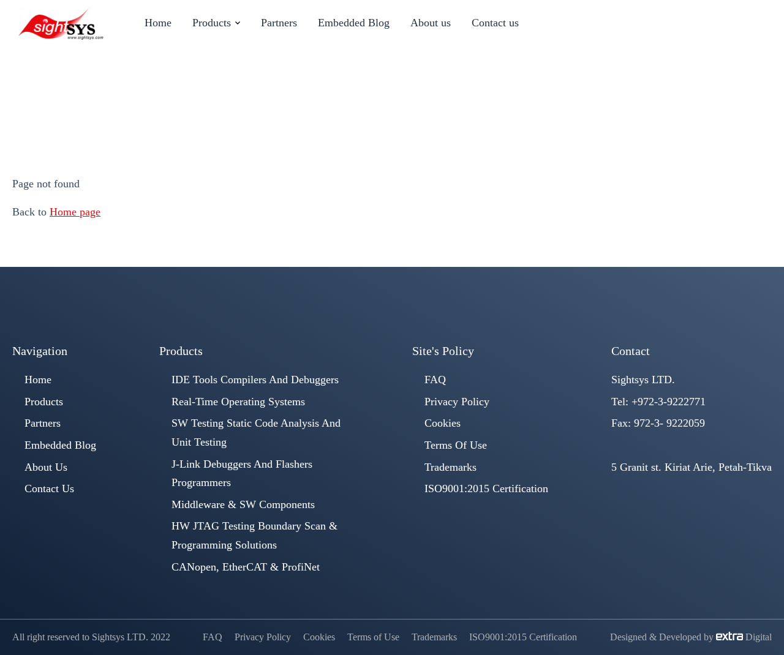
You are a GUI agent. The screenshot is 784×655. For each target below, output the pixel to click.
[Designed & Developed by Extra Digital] (730, 637)
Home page (75, 212)
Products (43, 401)
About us (45, 467)
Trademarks (450, 467)
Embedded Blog (60, 445)
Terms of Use (455, 445)
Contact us (49, 488)
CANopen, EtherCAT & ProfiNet (246, 567)
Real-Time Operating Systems (238, 401)
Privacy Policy (456, 401)
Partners (42, 423)
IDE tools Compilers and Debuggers (255, 379)
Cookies (442, 423)
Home (331, 110)
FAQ (435, 379)
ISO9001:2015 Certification (486, 488)
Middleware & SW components (243, 504)
